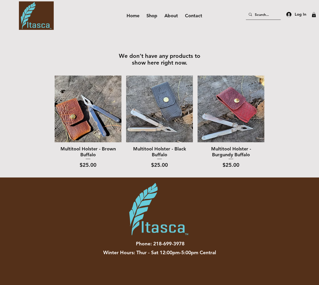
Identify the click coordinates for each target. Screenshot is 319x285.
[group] (159, 124)
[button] (314, 14)
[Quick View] (88, 109)
